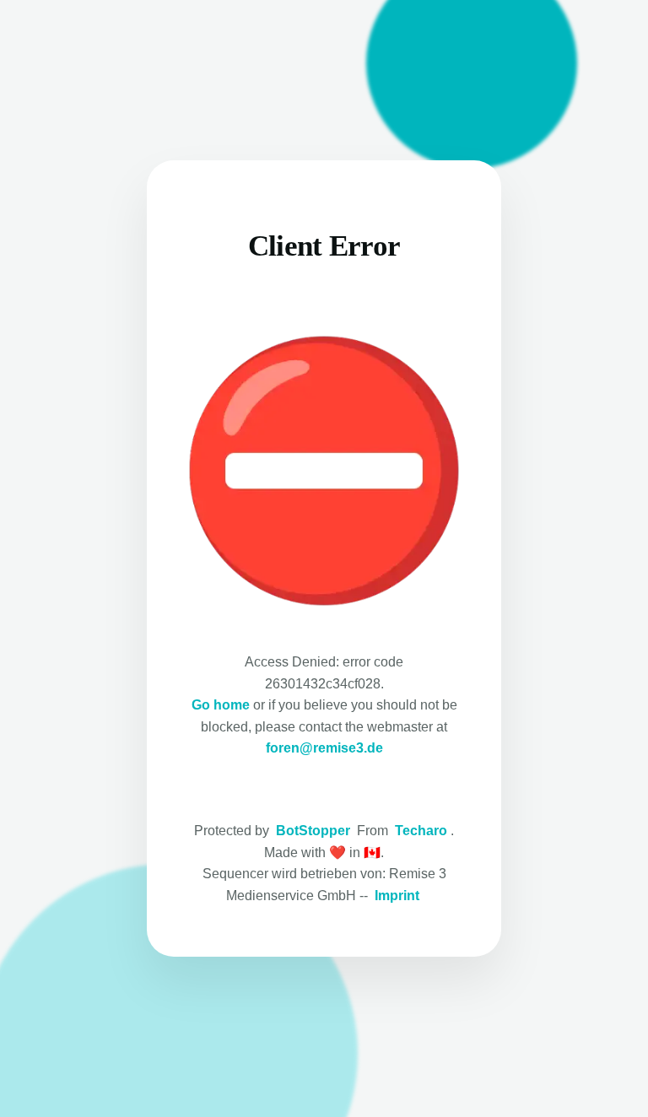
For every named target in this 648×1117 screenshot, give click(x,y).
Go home (221, 705)
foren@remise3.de (324, 748)
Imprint (397, 895)
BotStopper (313, 830)
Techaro (421, 830)
